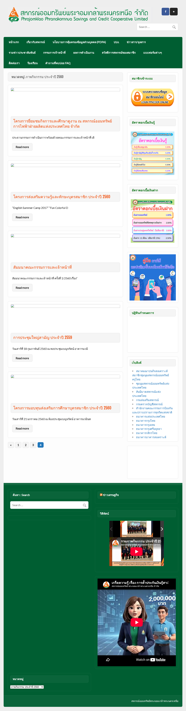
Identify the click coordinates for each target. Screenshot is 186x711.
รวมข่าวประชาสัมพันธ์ (22, 52)
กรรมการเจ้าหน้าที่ (54, 52)
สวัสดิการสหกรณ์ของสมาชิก (119, 52)
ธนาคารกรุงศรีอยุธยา (149, 428)
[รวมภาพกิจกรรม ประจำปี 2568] (136, 529)
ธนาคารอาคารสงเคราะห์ (151, 437)
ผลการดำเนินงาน (83, 52)
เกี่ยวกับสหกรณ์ (36, 42)
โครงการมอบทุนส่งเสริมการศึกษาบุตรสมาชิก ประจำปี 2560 (62, 408)
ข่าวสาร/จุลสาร (136, 42)
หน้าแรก (14, 42)
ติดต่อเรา (14, 63)
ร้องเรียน (32, 63)
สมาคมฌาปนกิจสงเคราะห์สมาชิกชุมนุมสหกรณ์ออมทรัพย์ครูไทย (150, 375)
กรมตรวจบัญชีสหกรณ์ (149, 404)
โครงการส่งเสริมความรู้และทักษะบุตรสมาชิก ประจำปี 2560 (61, 196)
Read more (22, 147)
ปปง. (116, 42)
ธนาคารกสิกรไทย (146, 433)
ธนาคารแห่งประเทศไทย (150, 416)
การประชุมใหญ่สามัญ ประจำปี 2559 (42, 337)
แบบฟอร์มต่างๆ (152, 52)
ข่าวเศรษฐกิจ (111, 495)
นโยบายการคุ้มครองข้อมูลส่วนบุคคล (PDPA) (79, 42)
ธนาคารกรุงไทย (145, 420)
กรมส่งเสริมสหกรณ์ (147, 400)
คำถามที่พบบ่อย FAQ (57, 63)
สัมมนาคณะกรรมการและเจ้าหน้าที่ (42, 267)
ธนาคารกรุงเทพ (145, 424)
